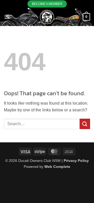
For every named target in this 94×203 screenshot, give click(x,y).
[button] (7, 16)
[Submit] (85, 124)
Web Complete (57, 166)
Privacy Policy (76, 160)
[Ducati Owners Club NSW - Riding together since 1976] (47, 17)
